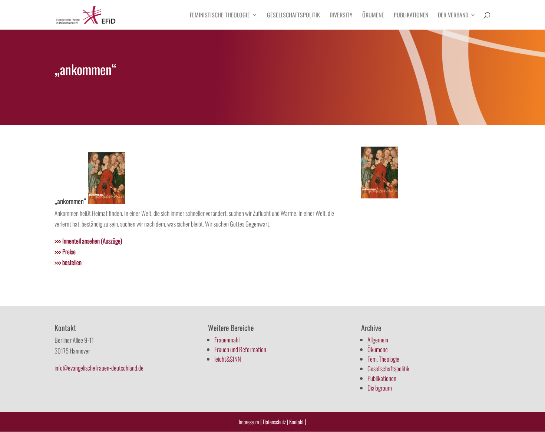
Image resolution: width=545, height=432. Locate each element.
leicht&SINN (227, 359)
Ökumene (373, 15)
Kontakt (297, 422)
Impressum (249, 422)
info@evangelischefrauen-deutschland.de (98, 367)
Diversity (341, 15)
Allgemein (377, 339)
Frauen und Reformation (240, 349)
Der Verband (453, 15)
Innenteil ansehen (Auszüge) (88, 240)
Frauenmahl (227, 339)
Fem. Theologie (383, 359)
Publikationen (411, 15)
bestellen (68, 262)
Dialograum (379, 387)
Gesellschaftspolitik (293, 15)
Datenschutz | (275, 422)
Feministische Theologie (220, 15)
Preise (65, 251)
